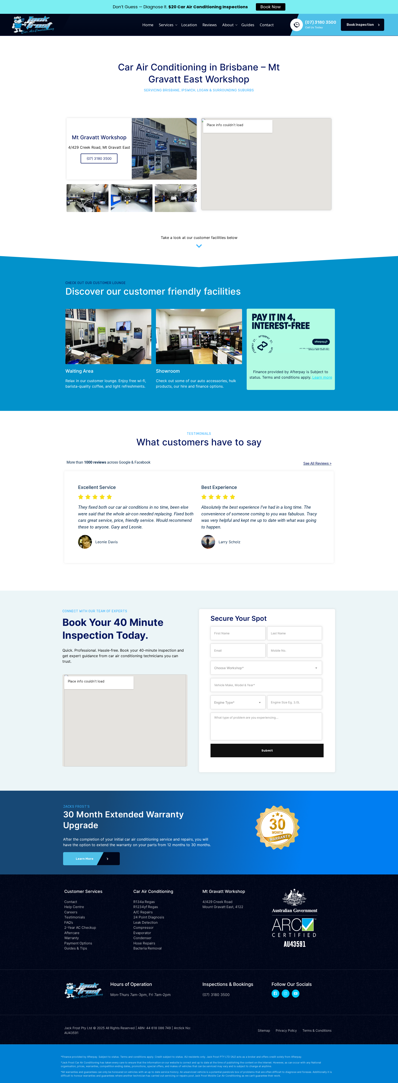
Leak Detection (145, 922)
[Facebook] (275, 993)
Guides (247, 24)
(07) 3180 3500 (99, 158)
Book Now (270, 7)
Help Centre (74, 907)
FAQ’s (68, 922)
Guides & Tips (75, 948)
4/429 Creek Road (217, 902)
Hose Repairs (144, 943)
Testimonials (74, 917)
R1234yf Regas (145, 907)
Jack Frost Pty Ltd (78, 1028)
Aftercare (71, 933)
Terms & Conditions (316, 1030)
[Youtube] (295, 993)
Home (147, 24)
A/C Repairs (143, 912)
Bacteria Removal (147, 948)
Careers (70, 912)
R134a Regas (144, 902)
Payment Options (78, 943)
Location (189, 24)
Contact (267, 24)
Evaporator (142, 933)
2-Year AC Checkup (80, 927)
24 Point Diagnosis (148, 917)
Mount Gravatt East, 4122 (222, 907)
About (228, 24)
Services (166, 24)
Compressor (143, 927)
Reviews (209, 24)
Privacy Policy (286, 1030)
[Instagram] (285, 993)
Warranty (71, 938)
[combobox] (266, 668)
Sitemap (264, 1030)
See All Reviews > (317, 463)
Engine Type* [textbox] (224, 702)
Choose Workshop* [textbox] (229, 668)
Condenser (142, 938)
